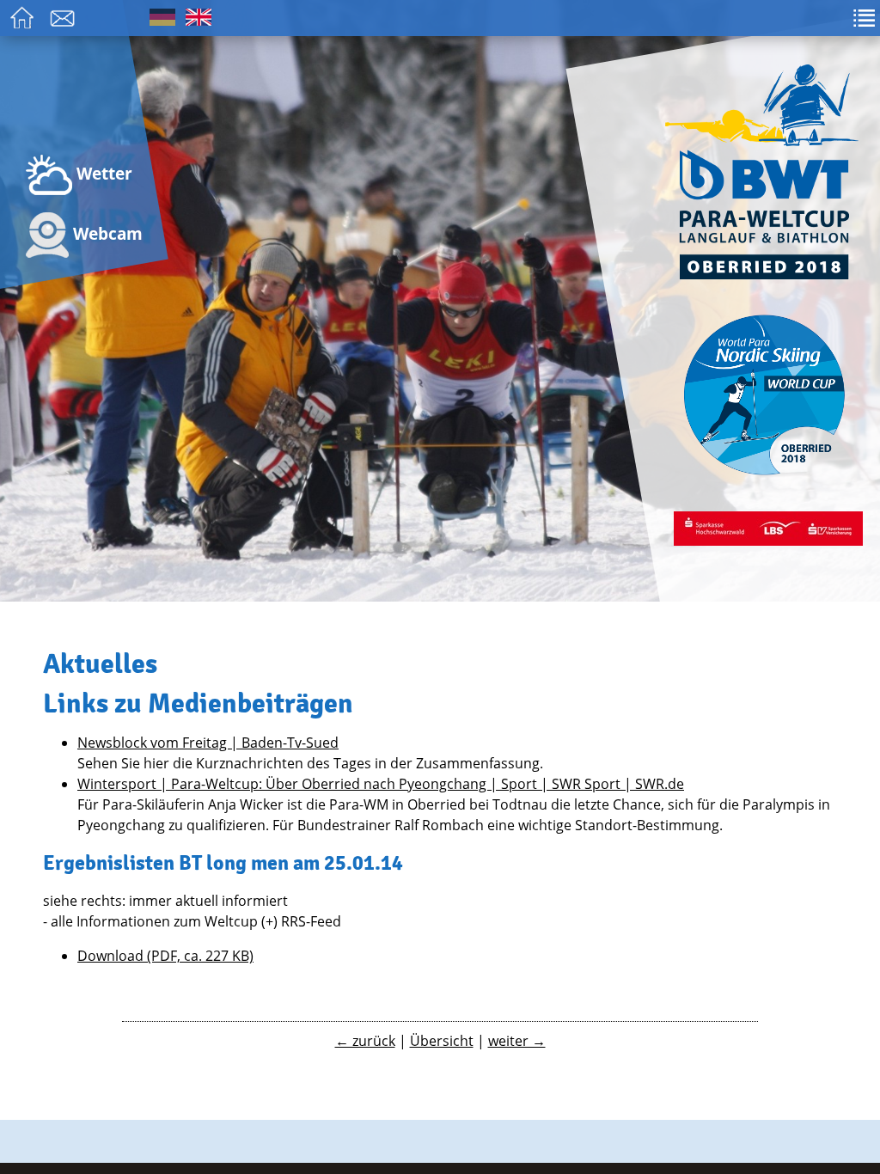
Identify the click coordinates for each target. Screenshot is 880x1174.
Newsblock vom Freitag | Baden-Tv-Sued (208, 742)
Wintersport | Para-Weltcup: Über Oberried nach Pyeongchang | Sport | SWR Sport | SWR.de (380, 783)
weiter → (517, 1040)
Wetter (102, 173)
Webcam (106, 233)
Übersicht (442, 1040)
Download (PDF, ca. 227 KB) (165, 955)
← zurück (365, 1040)
